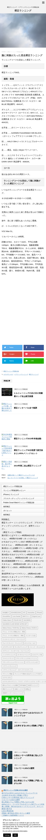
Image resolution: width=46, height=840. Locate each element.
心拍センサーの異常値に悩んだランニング (18, 797)
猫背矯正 (6, 506)
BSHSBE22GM (16, 612)
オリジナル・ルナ (30, 643)
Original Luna (36, 616)
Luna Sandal (16, 616)
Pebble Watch (7, 620)
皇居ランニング (33, 685)
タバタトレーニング (23, 654)
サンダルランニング (21, 647)
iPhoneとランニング (11, 494)
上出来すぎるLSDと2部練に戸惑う (29, 726)
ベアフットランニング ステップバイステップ (17, 670)
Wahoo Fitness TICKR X (29, 628)
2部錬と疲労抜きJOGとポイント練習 (16, 813)
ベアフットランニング (21, 374)
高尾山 (27, 689)
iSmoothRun (6, 616)
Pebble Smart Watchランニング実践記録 (18, 502)
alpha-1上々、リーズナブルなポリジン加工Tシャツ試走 (23, 804)
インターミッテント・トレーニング (14, 639)
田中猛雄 (23, 685)
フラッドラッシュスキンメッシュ (26, 658)
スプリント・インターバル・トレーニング (16, 651)
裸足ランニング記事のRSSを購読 (16, 790)
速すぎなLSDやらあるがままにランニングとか (20, 793)
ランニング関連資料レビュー (14, 490)
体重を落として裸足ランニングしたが (21, 475)
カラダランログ (8, 374)
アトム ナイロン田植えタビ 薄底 (14, 631)
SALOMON (27, 620)
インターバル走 (31, 635)
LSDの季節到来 (8, 811)
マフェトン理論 (7, 674)
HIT (24, 612)
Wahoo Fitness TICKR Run (11, 628)
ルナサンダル (7, 677)
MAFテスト (26, 616)
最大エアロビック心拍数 (10, 685)
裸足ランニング (23, 10)
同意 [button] (15, 835)
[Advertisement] (19, 294)
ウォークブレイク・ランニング (12, 643)
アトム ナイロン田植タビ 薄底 (13, 635)
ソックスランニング (9, 654)
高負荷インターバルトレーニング (13, 693)
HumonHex (31, 612)
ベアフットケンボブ (32, 662)
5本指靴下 (6, 612)
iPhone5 (39, 612)
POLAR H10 (17, 620)
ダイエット (7, 511)
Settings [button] (7, 835)
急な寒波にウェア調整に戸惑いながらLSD (18, 802)
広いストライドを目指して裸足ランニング (22, 478)
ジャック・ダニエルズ (36, 647)
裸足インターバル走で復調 (25, 408)
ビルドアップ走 (37, 654)
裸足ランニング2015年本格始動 (27, 439)
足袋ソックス (19, 689)
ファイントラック (8, 658)
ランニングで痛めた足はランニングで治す (28, 674)
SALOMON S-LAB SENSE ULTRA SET (15, 624)
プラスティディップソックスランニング (18, 498)
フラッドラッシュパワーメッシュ (13, 662)
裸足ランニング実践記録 (11, 371)
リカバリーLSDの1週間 (24, 768)
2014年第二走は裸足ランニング (27, 466)
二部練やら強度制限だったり (13, 815)
